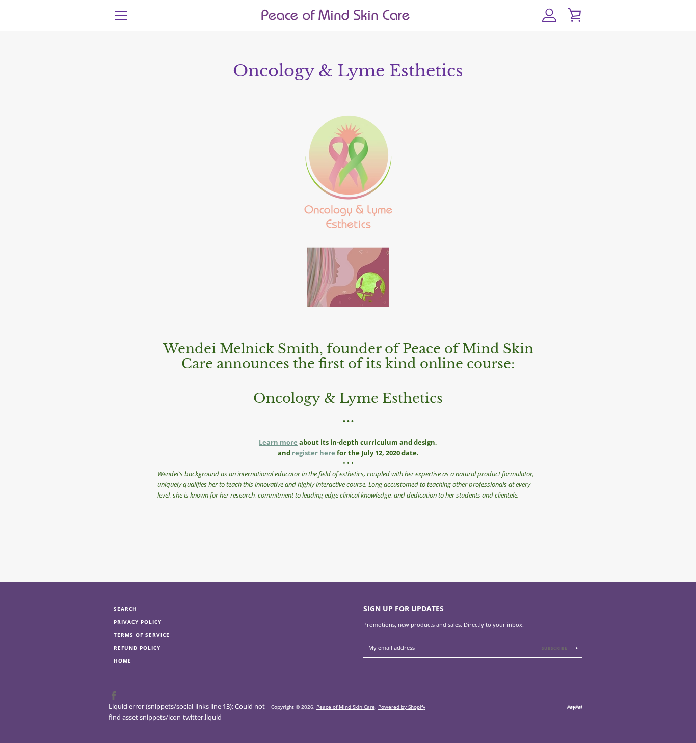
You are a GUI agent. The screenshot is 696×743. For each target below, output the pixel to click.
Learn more (278, 442)
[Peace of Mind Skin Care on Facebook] (114, 695)
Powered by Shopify (401, 706)
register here (313, 452)
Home (122, 660)
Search (125, 609)
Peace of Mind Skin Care (345, 706)
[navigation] (121, 15)
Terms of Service (142, 634)
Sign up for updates (403, 608)
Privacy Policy (138, 622)
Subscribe (555, 648)
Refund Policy (137, 648)
